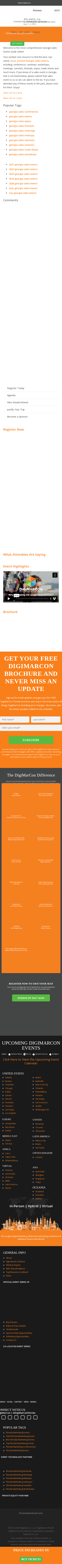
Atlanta (8, 1077)
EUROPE (6, 1119)
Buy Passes (11, 1322)
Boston (8, 1081)
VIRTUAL (7, 1166)
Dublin (8, 1130)
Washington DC (42, 1109)
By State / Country (41, 1054)
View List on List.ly (12, 92)
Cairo (7, 1153)
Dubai (8, 1140)
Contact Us (11, 1340)
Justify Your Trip (16, 409)
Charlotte (9, 1084)
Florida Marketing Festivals (19, 1471)
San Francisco (41, 1102)
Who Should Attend (17, 402)
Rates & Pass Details (16, 1325)
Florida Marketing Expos (17, 1450)
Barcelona (9, 1127)
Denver (8, 1095)
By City (28, 1054)
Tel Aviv (8, 1143)
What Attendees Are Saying (24, 554)
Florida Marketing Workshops (20, 1488)
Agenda (11, 395)
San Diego (40, 1099)
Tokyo (38, 1182)
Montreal (39, 1123)
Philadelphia (41, 1091)
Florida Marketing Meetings (19, 1474)
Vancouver (40, 1131)
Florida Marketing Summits (18, 1485)
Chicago (9, 1088)
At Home (9, 1177)
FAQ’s (8, 1275)
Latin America (11, 1184)
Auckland (39, 1191)
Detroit (8, 1099)
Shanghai (39, 1175)
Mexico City (40, 1140)
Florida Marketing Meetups (19, 1478)
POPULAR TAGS (14, 1427)
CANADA (37, 1120)
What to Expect (13, 1264)
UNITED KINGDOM (42, 1153)
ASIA (35, 1167)
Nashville (39, 1081)
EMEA (7, 1181)
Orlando (39, 1088)
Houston (9, 1106)
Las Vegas (9, 1109)
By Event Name (16, 1054)
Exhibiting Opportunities (17, 1336)
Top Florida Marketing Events (20, 1443)
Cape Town (10, 1157)
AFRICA (6, 1149)
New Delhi (40, 1171)
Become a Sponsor (17, 416)
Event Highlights (16, 566)
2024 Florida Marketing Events (20, 1436)
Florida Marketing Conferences (21, 1446)
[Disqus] (31, 248)
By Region (55, 1054)
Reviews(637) (46, 10)
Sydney (38, 1198)
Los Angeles (10, 1113)
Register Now (13, 429)
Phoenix (39, 1095)
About (9, 1257)
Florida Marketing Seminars (19, 1481)
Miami (38, 1077)
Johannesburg (11, 1160)
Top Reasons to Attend (17, 1272)
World (8, 1188)
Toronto (39, 1127)
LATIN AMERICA (41, 1136)
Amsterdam (10, 1123)
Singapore (40, 1178)
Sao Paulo (39, 1147)
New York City (41, 1084)
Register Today (15, 388)
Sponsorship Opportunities (19, 1332)
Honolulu (9, 1102)
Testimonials (12, 1329)
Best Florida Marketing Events (20, 1439)
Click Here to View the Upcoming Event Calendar (31, 1061)
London (38, 1157)
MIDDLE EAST (9, 1136)
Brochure (10, 612)
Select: (4, 1054)
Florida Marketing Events (18, 1432)
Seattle (38, 1106)
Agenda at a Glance (15, 1261)
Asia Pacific (10, 1173)
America (9, 1170)
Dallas (8, 1091)
